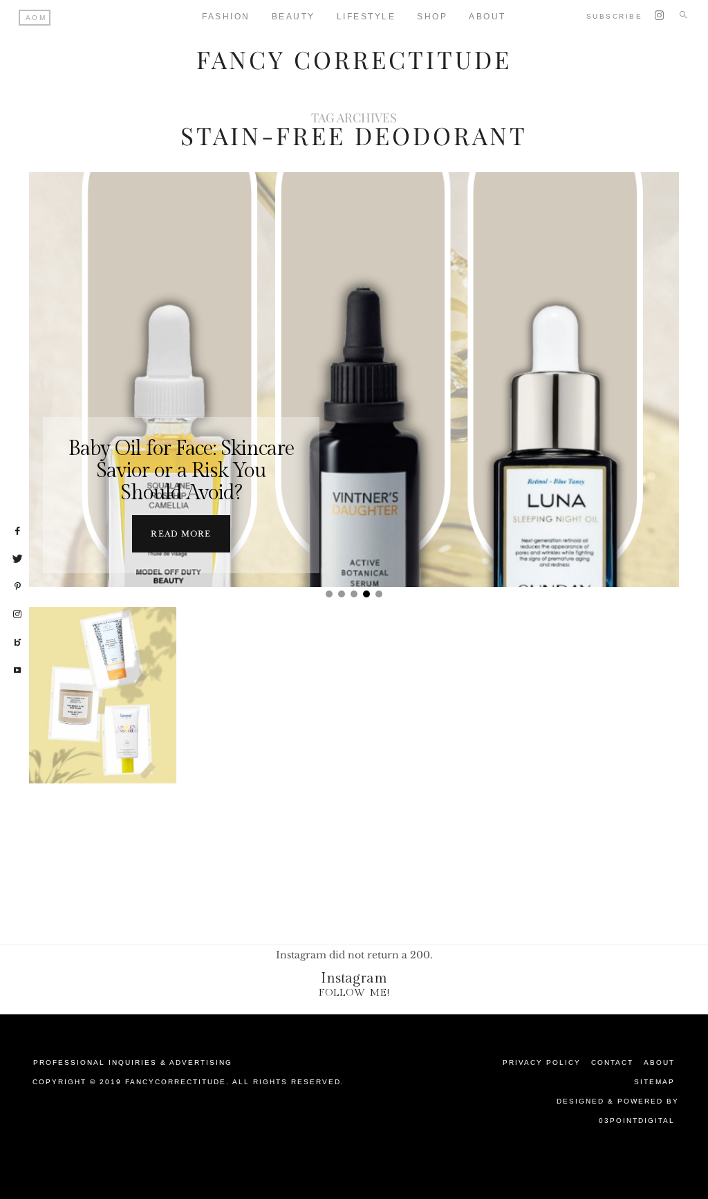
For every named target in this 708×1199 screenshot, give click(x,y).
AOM (36, 17)
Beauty (293, 16)
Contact (612, 1062)
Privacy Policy (542, 1062)
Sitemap (654, 1082)
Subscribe (614, 16)
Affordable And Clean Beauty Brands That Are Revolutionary (102, 747)
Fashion (226, 16)
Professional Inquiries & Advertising (132, 1062)
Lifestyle (366, 16)
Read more (181, 534)
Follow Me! (354, 992)
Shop (432, 16)
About (659, 1062)
